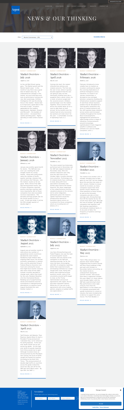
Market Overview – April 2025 (30, 326)
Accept (101, 403)
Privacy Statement (104, 407)
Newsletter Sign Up (99, 37)
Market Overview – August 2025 (30, 241)
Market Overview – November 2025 (60, 156)
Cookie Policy (95, 407)
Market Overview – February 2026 (90, 76)
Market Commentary (28, 71)
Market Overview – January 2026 (30, 158)
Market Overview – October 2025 (90, 168)
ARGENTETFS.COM (115, 1)
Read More (25, 123)
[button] (120, 390)
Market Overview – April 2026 (60, 76)
